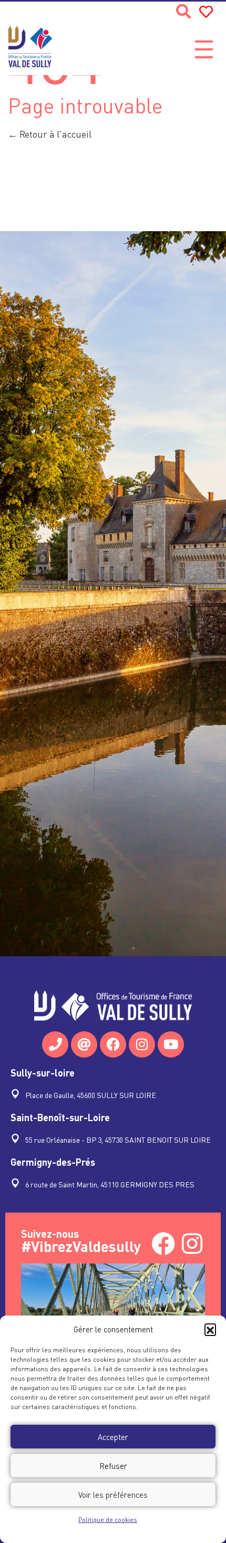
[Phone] (55, 1044)
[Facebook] (113, 1044)
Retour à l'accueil (54, 134)
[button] (210, 1329)
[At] (84, 1044)
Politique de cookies (107, 1520)
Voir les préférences (113, 1494)
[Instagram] (142, 1044)
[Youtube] (171, 1044)
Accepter (113, 1437)
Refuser (113, 1465)
